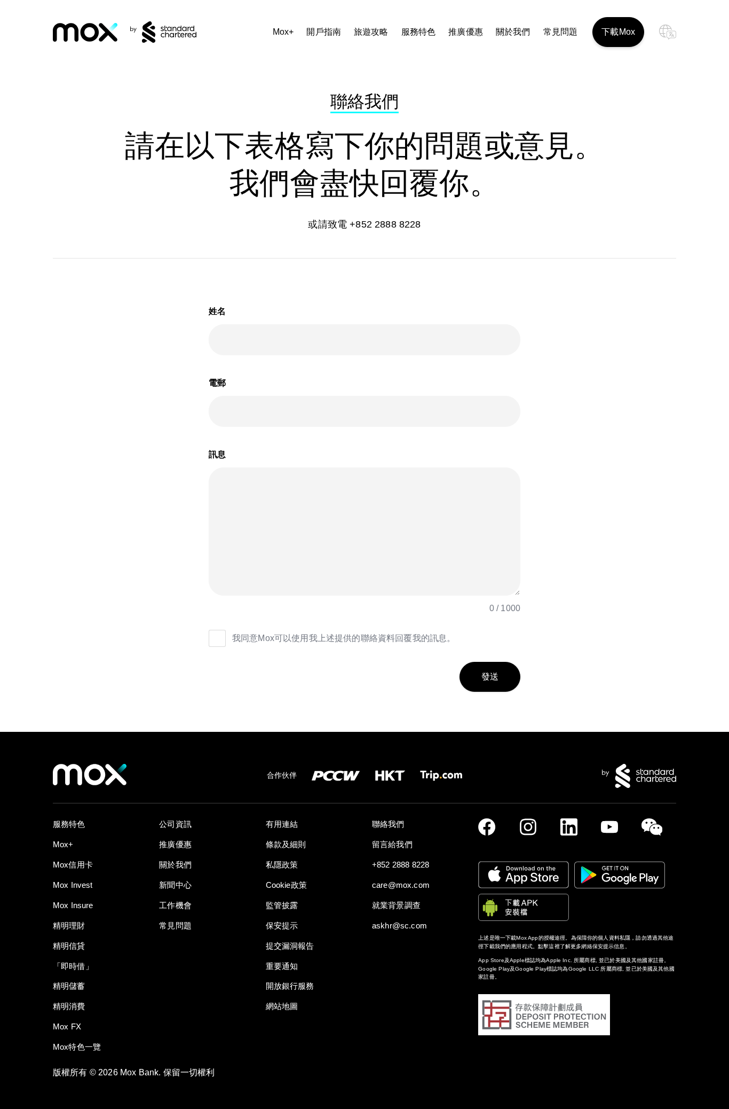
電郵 (217, 382)
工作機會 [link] (175, 905)
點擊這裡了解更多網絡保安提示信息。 (584, 946)
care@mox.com (401, 884)
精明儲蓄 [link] (69, 985)
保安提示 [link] (282, 925)
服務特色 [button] (418, 31)
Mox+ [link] (283, 31)
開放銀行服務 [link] (290, 985)
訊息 (217, 454)
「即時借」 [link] (73, 966)
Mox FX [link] (67, 1026)
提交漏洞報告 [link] (290, 945)
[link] (85, 32)
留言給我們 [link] (392, 844)
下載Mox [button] (618, 31)
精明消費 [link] (69, 1006)
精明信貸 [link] (69, 945)
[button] (489, 677)
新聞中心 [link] (175, 884)
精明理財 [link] (69, 925)
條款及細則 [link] (286, 844)
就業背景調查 (396, 905)
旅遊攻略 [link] (371, 31)
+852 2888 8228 (400, 864)
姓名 (217, 311)
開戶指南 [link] (323, 31)
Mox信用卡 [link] (73, 864)
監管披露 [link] (282, 905)
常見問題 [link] (560, 31)
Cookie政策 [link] (286, 884)
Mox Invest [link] (73, 884)
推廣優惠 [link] (465, 31)
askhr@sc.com (399, 925)
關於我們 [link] (513, 31)
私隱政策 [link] (282, 864)
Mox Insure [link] (73, 905)
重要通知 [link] (282, 966)
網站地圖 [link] (282, 1006)
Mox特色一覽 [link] (77, 1046)
